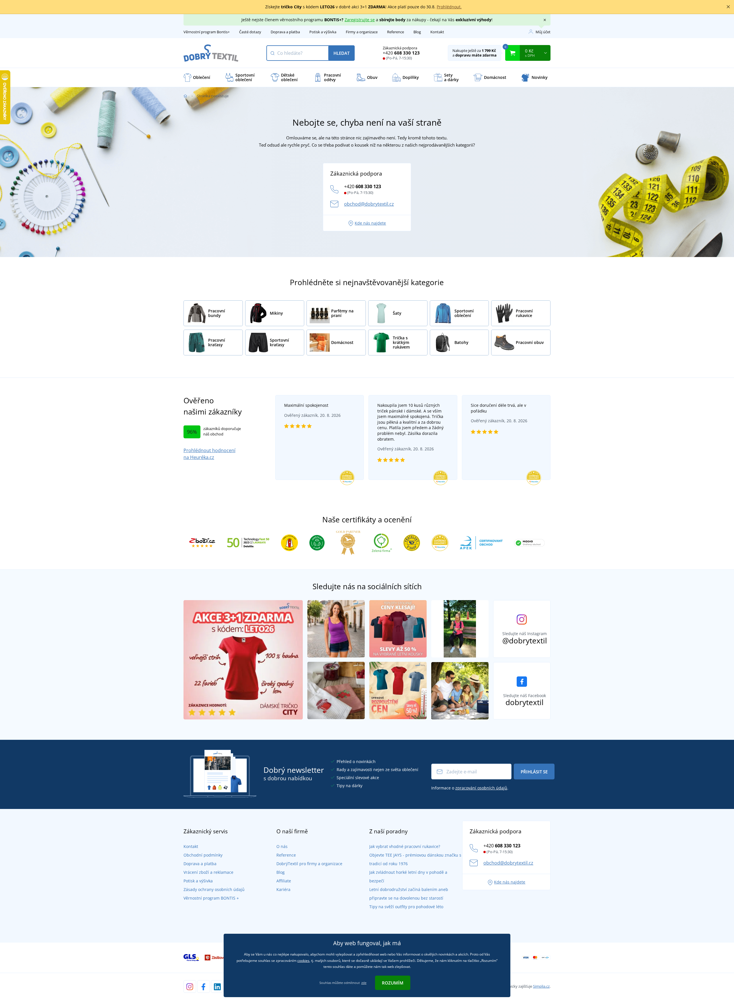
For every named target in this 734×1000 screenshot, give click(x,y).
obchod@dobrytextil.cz (369, 204)
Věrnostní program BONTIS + (211, 898)
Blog (417, 31)
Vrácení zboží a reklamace (208, 872)
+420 (401, 53)
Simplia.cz (541, 986)
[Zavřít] (728, 7)
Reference (395, 31)
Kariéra (283, 889)
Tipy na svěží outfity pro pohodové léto (406, 906)
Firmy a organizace (362, 31)
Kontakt (437, 31)
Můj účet (543, 31)
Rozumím (392, 983)
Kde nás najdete (370, 223)
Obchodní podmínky (203, 855)
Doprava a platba (285, 31)
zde (363, 982)
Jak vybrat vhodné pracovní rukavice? (404, 846)
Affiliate (283, 881)
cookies (303, 960)
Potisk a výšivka (322, 31)
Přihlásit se (534, 772)
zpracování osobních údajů (481, 788)
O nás (282, 846)
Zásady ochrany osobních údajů (214, 889)
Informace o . (469, 788)
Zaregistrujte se (360, 19)
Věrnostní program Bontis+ (207, 31)
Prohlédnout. (449, 6)
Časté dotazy (250, 31)
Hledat (341, 53)
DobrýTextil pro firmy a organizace (309, 863)
